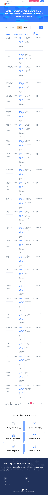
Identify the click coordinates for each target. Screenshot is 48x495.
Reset (20, 27)
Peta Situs (23, 1)
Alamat (26, 34)
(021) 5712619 (27, 482)
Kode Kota (34, 33)
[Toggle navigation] (43, 4)
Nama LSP (21, 34)
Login (42, 1)
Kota (37, 34)
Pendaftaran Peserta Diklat (34, 1)
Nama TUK (8, 34)
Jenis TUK (7, 27)
